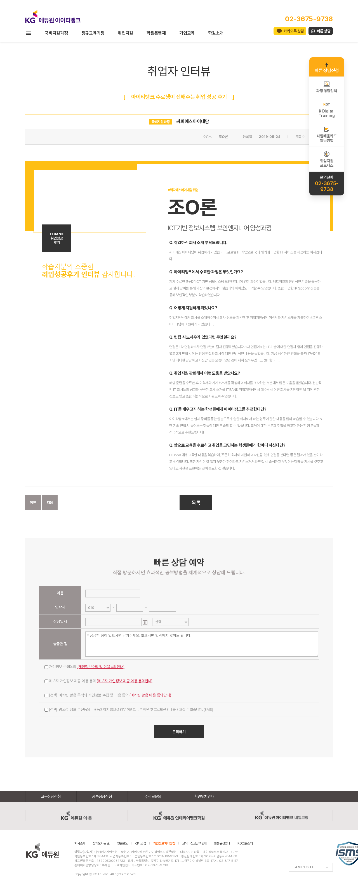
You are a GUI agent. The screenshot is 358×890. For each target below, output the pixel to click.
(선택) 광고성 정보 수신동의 (131, 709)
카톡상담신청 (102, 796)
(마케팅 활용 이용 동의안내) (150, 695)
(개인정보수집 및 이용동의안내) (100, 666)
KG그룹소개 (245, 843)
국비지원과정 (56, 33)
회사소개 (79, 843)
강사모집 (140, 843)
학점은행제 (156, 33)
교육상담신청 (51, 796)
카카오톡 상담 (294, 31)
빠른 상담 (324, 31)
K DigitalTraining (327, 113)
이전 (33, 503)
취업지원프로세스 (326, 163)
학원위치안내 (204, 796)
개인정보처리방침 (164, 843)
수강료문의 (153, 796)
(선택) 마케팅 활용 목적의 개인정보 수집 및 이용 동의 (110, 695)
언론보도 (122, 843)
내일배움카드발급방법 (327, 138)
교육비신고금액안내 (194, 843)
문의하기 (179, 731)
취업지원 (125, 33)
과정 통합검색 (326, 90)
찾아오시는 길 (101, 843)
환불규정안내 (222, 843)
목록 (196, 503)
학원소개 (215, 33)
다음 (50, 503)
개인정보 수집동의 (86, 666)
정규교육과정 (93, 33)
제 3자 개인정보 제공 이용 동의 (100, 681)
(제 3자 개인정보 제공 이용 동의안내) (124, 681)
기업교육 (187, 33)
